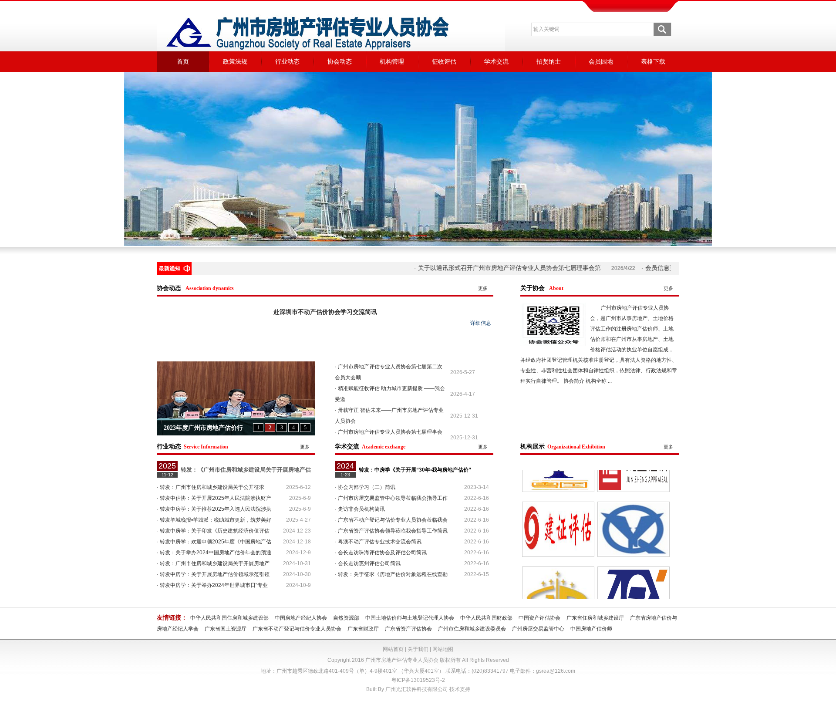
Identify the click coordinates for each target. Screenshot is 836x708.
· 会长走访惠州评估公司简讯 (368, 563)
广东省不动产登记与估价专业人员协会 (297, 629)
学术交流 (496, 61)
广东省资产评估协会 (408, 629)
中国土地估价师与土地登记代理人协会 (409, 618)
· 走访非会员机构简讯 (360, 509)
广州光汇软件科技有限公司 (416, 689)
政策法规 (235, 61)
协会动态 (339, 61)
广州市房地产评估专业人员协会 (401, 660)
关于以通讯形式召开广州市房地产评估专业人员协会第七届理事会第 (474, 267)
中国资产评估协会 (539, 618)
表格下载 (653, 61)
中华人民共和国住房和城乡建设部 (229, 618)
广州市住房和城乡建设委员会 (472, 629)
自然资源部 (346, 618)
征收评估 (444, 61)
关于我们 (418, 649)
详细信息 (480, 323)
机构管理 (392, 61)
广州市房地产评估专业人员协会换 (209, 428)
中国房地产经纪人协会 (301, 618)
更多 (483, 288)
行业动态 (287, 61)
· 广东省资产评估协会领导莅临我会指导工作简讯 (391, 531)
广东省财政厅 (363, 629)
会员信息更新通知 (634, 267)
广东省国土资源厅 (225, 629)
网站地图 (442, 649)
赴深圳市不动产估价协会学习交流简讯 (325, 312)
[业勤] (633, 483)
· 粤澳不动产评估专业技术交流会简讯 (378, 542)
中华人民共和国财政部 (486, 618)
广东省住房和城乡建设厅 (595, 618)
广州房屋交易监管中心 (538, 629)
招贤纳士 (548, 61)
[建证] (558, 483)
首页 (183, 61)
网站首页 (393, 649)
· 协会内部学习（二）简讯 (365, 487)
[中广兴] (633, 548)
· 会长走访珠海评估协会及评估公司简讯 (381, 553)
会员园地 (601, 61)
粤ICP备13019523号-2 (418, 680)
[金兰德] (558, 548)
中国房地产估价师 (591, 629)
